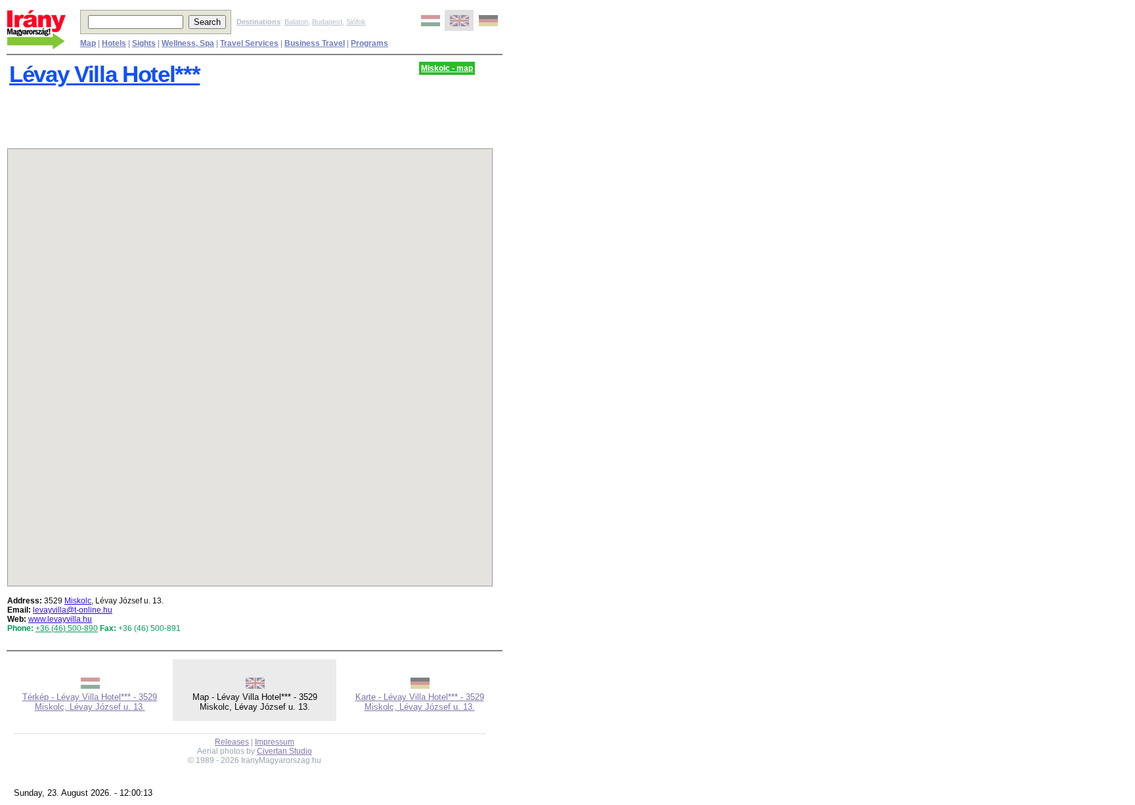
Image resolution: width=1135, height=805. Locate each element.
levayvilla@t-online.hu (72, 610)
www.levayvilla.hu (60, 619)
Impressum (274, 742)
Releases (232, 742)
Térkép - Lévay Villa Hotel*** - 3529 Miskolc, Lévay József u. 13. (89, 702)
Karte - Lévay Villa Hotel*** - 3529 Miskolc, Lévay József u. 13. (419, 702)
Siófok (356, 22)
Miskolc (77, 600)
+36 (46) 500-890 (66, 628)
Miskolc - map (447, 68)
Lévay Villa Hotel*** (104, 74)
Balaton (296, 22)
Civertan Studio (284, 751)
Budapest (327, 22)
